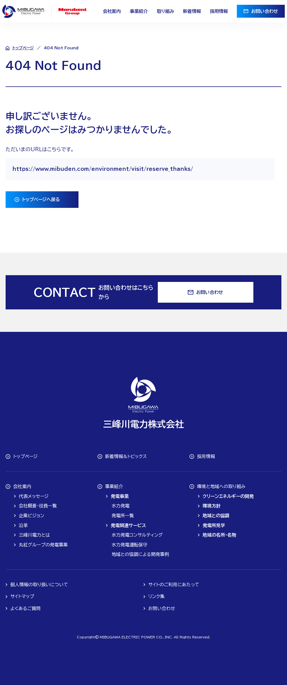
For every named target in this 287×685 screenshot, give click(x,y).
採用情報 (219, 11)
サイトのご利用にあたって (173, 584)
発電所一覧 (123, 515)
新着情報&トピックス (126, 456)
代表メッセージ (33, 496)
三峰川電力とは (34, 535)
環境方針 (212, 506)
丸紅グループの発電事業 (43, 545)
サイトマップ (22, 596)
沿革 (23, 525)
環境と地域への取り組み (221, 486)
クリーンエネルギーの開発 (228, 496)
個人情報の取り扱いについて (39, 584)
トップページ (23, 48)
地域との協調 (216, 515)
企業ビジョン (31, 515)
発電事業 (120, 496)
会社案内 (112, 11)
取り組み (165, 11)
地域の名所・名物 (219, 535)
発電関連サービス (128, 525)
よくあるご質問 (25, 608)
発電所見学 (214, 525)
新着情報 (192, 11)
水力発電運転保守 (129, 545)
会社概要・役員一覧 (38, 506)
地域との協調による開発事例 (140, 554)
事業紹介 (139, 11)
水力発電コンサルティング (137, 535)
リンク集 (156, 596)
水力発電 (120, 506)
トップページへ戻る (41, 199)
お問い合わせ (264, 11)
